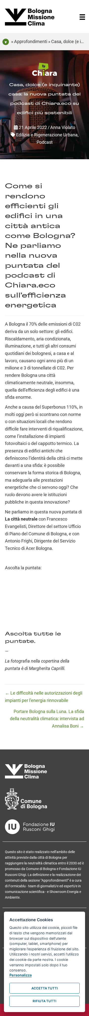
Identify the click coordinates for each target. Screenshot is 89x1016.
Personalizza (20, 975)
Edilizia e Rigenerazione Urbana (47, 134)
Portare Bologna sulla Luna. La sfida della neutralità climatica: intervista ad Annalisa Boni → (47, 719)
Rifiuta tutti (44, 1001)
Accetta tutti (44, 988)
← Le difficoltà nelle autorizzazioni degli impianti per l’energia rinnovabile (43, 696)
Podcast (45, 142)
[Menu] (82, 17)
